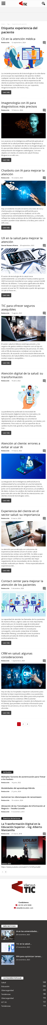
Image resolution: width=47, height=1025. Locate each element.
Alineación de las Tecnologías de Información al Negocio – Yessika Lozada (23, 807)
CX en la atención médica (18, 39)
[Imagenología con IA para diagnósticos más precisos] (23, 125)
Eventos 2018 (6, 864)
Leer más (6, 92)
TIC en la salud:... (24, 944)
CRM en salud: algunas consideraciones (16, 655)
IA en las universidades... (27, 931)
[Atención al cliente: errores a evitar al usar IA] (23, 466)
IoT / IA (4, 1002)
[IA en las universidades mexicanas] (7, 935)
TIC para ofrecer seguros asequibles (18, 307)
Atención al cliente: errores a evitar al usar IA (20, 445)
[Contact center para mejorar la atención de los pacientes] (23, 604)
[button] (43, 4)
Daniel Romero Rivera (9, 245)
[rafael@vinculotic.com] (15, 908)
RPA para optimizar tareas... (29, 956)
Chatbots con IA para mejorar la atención (23, 172)
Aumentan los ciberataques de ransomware (21, 797)
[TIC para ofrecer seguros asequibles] (23, 328)
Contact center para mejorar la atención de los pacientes (22, 583)
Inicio (3, 24)
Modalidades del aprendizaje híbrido (18, 788)
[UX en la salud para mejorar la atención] (23, 261)
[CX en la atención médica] (23, 58)
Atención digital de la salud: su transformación (22, 375)
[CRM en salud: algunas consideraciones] (23, 676)
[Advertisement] (23, 749)
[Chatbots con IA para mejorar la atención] (23, 193)
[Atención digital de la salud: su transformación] (23, 396)
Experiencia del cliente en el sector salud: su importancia (20, 513)
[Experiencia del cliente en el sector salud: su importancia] (23, 534)
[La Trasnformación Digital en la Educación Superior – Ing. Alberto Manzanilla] (23, 850)
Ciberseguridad (7, 990)
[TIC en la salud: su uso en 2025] (7, 947)
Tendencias (6, 994)
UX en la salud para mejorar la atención (22, 240)
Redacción (5, 42)
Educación (5, 986)
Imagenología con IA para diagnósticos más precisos (19, 104)
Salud (3, 982)
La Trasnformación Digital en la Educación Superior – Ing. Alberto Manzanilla (21, 827)
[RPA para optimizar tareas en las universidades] (7, 960)
